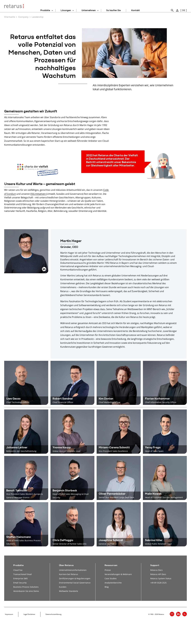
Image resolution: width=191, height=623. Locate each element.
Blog (107, 587)
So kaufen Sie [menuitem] (113, 10)
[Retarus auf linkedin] (178, 614)
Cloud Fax (17, 570)
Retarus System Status (160, 578)
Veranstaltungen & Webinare (118, 574)
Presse (108, 570)
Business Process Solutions (26, 587)
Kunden (62, 587)
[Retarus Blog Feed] (184, 614)
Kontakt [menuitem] (135, 10)
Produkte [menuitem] (45, 10)
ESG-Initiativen (38, 193)
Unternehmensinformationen (73, 570)
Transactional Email (22, 574)
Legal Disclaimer (29, 614)
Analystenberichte (113, 582)
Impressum (9, 614)
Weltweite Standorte (68, 591)
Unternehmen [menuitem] (89, 10)
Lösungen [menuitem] (66, 10)
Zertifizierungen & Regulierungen (74, 578)
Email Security (20, 582)
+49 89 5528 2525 (158, 582)
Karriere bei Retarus (68, 574)
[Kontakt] (172, 614)
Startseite (9, 17)
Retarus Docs (156, 570)
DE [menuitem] (183, 10)
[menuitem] (172, 10)
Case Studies (111, 578)
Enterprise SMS (20, 578)
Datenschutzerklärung (53, 614)
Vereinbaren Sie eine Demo (26, 591)
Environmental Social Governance (74, 582)
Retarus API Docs (158, 574)
